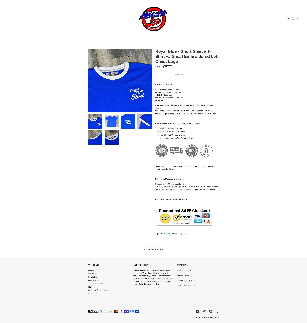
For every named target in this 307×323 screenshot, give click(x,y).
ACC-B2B (202, 317)
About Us (91, 270)
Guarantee (92, 274)
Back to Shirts (155, 249)
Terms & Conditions (95, 284)
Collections (92, 293)
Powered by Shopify (212, 317)
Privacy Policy (93, 280)
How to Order (93, 277)
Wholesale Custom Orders (98, 290)
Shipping (91, 287)
